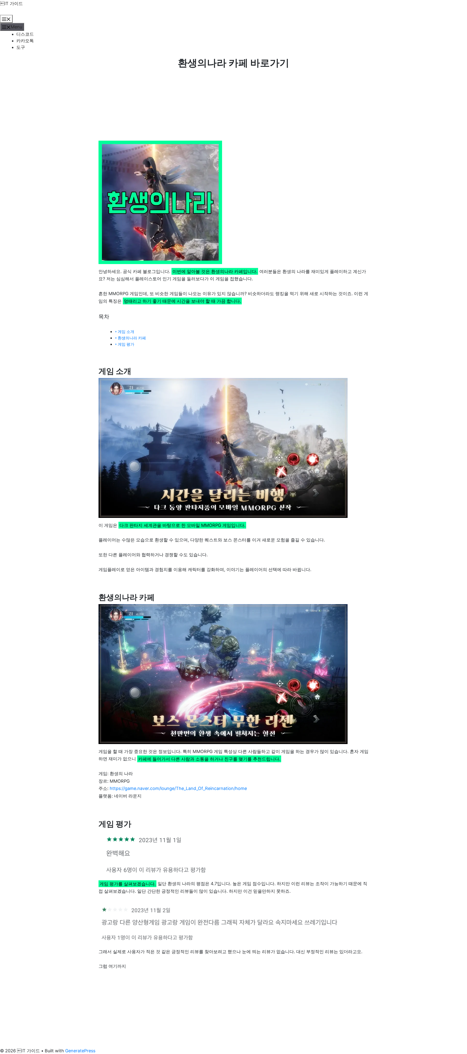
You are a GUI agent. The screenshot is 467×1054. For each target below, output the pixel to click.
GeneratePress (80, 1050)
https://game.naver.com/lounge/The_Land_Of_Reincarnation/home (178, 788)
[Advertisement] (233, 105)
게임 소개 (126, 331)
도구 (20, 47)
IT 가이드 (11, 3)
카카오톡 (25, 40)
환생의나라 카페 (132, 337)
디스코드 (25, 34)
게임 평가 (126, 344)
